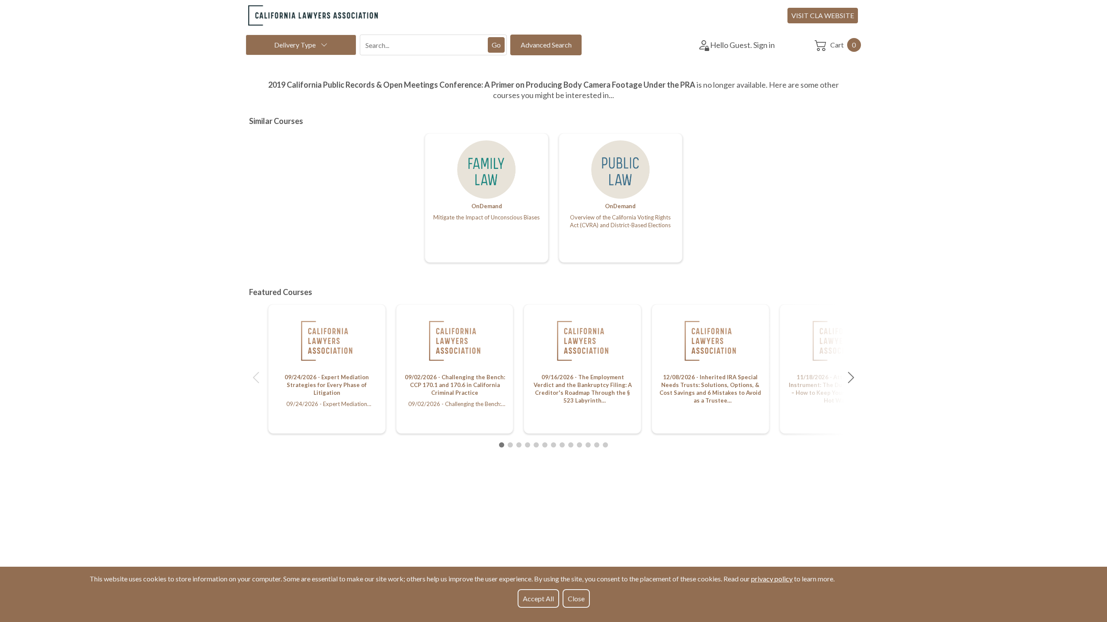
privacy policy (772, 578)
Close (576, 598)
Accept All (538, 598)
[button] (256, 377)
